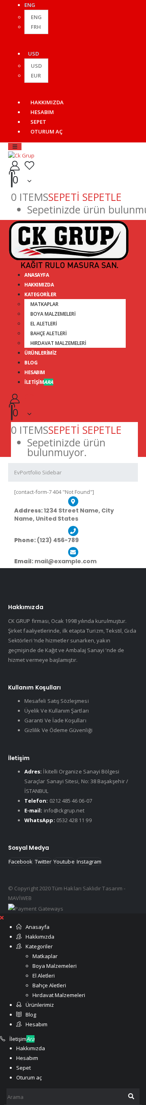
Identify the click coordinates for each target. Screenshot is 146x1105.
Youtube (64, 861)
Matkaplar (44, 304)
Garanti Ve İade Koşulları (55, 720)
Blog (31, 1014)
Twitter (43, 861)
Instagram (89, 861)
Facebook (21, 861)
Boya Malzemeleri (53, 313)
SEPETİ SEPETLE (85, 197)
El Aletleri (43, 323)
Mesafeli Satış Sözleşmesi (56, 700)
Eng (36, 17)
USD (33, 53)
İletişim (38, 382)
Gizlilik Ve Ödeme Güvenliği (58, 730)
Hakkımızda (47, 102)
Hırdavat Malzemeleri (58, 343)
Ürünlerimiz (40, 352)
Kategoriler (40, 294)
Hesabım (42, 112)
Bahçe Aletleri (48, 333)
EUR (36, 75)
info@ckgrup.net (64, 810)
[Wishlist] (29, 165)
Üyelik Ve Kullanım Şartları (56, 710)
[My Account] (14, 165)
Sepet (38, 121)
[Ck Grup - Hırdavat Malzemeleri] (21, 155)
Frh (36, 26)
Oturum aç (46, 131)
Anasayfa (37, 927)
